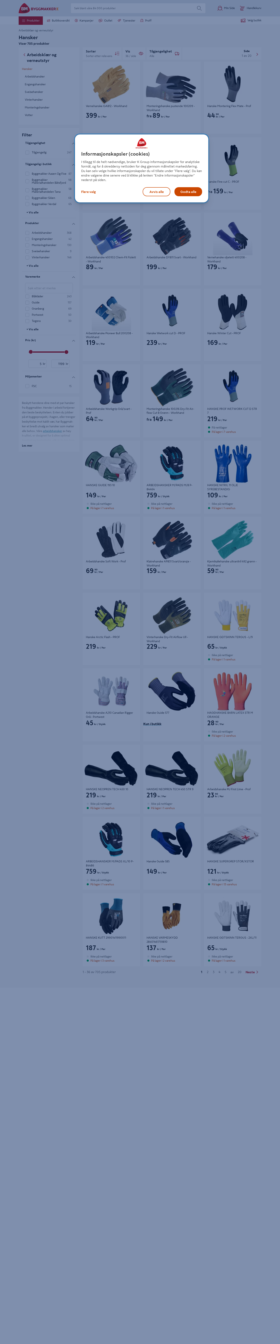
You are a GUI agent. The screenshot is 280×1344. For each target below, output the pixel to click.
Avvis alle (156, 191)
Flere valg (88, 191)
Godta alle (188, 191)
